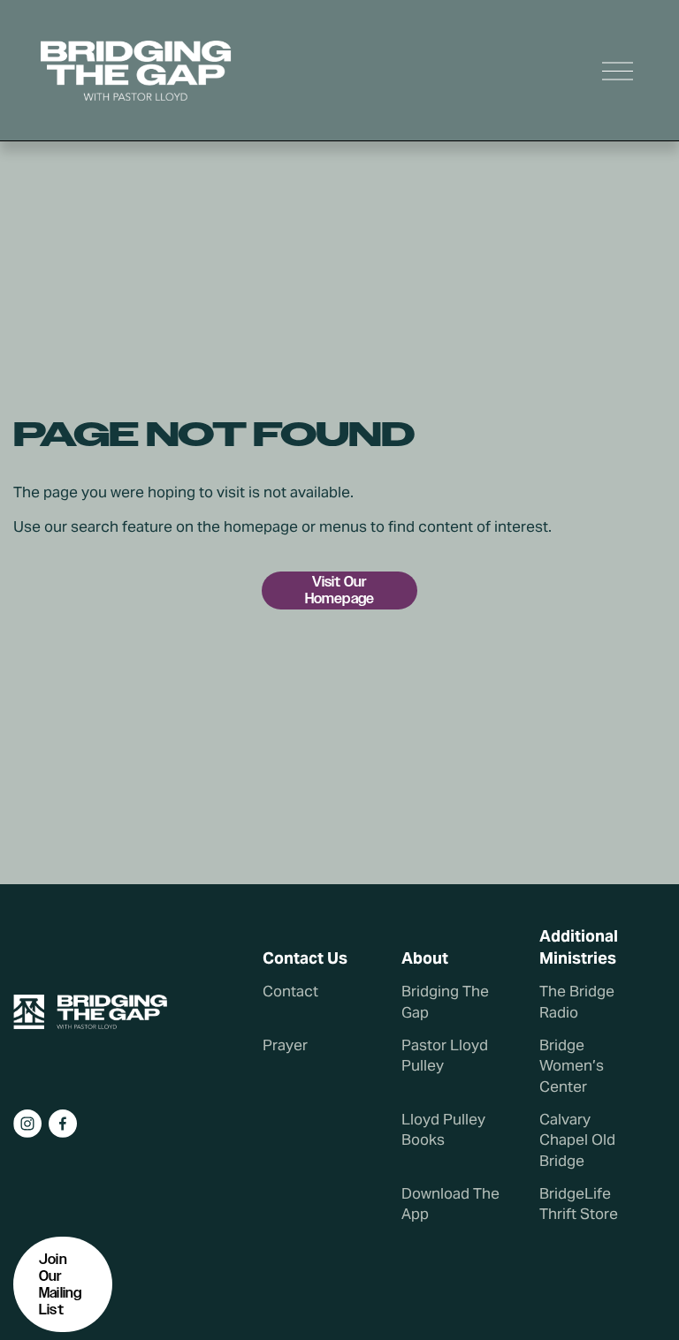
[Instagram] (27, 1123)
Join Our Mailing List (60, 1284)
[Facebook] (63, 1123)
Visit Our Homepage (339, 590)
